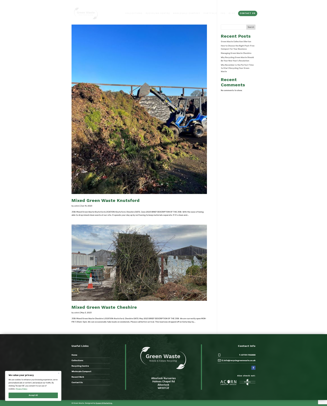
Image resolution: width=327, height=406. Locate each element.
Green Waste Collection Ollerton (236, 41)
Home (74, 355)
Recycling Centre (158, 13)
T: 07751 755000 (247, 355)
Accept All (33, 395)
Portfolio (211, 13)
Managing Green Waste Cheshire (236, 53)
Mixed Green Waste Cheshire (104, 307)
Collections (134, 13)
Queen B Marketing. (104, 403)
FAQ (223, 13)
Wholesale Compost (186, 13)
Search (251, 27)
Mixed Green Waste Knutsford (106, 200)
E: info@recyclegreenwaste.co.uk (238, 360)
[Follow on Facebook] (253, 368)
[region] (33, 386)
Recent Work (78, 377)
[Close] (58, 373)
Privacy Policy (21, 389)
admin (77, 206)
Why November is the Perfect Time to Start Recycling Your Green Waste (237, 68)
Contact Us (247, 13)
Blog (232, 13)
